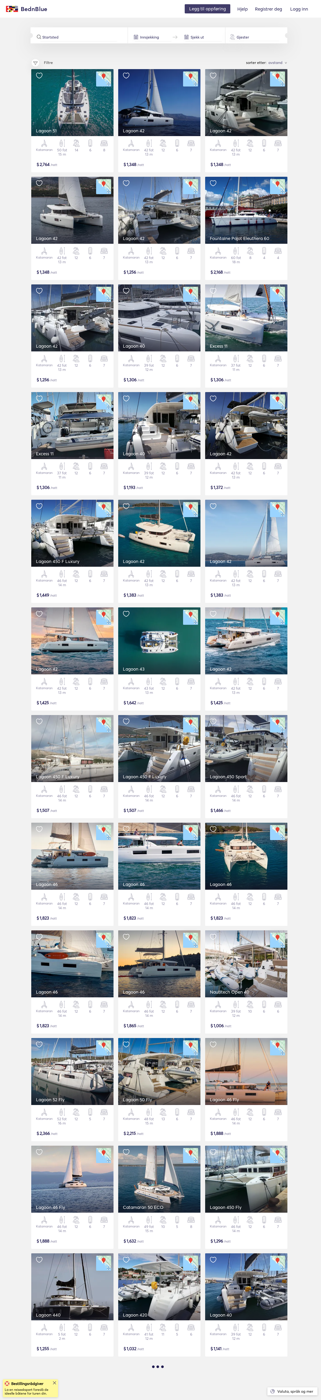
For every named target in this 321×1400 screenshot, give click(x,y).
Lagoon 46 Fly (224, 1099)
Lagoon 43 (134, 669)
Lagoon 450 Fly (226, 1207)
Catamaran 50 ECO (143, 1207)
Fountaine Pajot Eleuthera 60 (239, 238)
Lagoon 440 (48, 1315)
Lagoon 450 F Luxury (57, 561)
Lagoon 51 (46, 131)
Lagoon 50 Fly (137, 1099)
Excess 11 (218, 346)
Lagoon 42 (134, 131)
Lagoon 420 (135, 1315)
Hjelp (242, 9)
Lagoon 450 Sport (228, 776)
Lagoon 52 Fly (50, 1099)
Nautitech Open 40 (229, 992)
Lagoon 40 (134, 346)
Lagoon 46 (47, 884)
